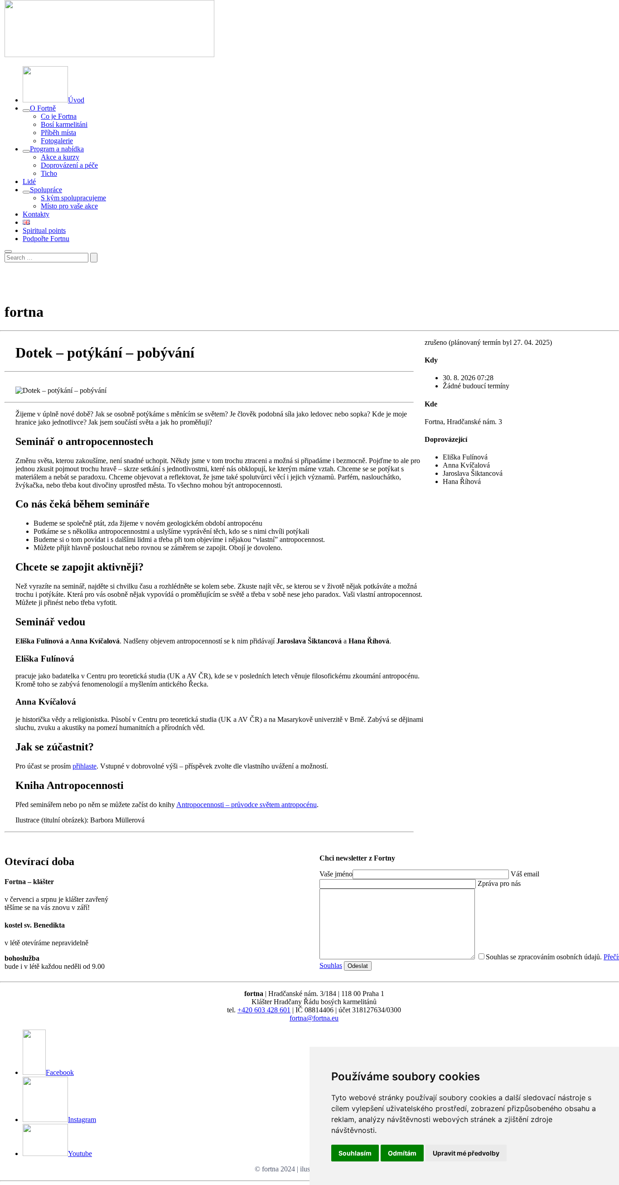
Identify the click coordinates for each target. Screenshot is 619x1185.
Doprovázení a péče (69, 165)
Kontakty (36, 214)
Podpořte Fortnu (46, 238)
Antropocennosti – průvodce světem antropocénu (246, 804)
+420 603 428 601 (263, 1010)
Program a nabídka (57, 149)
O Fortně (43, 108)
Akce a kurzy (60, 157)
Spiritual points (44, 230)
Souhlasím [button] (355, 1153)
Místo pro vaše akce (69, 206)
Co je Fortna (59, 116)
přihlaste (85, 766)
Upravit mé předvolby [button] (466, 1153)
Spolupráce (46, 189)
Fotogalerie (57, 141)
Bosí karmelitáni (64, 124)
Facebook (60, 1072)
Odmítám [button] (402, 1153)
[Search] (93, 257)
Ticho (49, 173)
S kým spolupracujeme (73, 198)
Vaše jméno (336, 874)
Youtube (80, 1153)
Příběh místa (58, 132)
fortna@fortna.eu (314, 1018)
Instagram (82, 1119)
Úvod (76, 100)
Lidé (29, 181)
